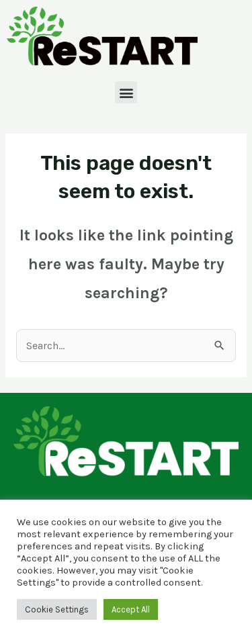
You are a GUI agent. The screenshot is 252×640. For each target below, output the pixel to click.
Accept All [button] (131, 609)
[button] (126, 92)
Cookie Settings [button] (57, 609)
